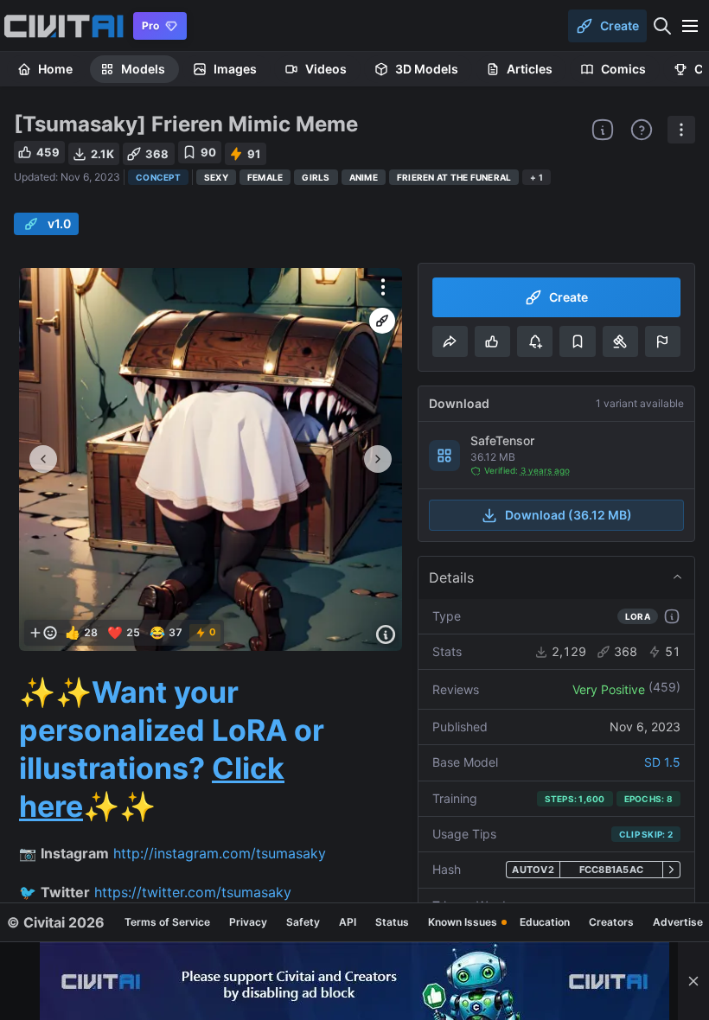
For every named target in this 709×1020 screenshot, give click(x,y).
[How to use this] (671, 616)
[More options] (383, 287)
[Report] (662, 341)
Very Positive (608, 689)
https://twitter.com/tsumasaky (192, 892)
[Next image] (378, 459)
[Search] (662, 26)
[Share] (450, 341)
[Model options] (681, 129)
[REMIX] (382, 321)
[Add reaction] (43, 632)
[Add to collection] (577, 341)
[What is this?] (603, 130)
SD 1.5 (662, 762)
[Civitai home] (64, 26)
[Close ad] (693, 981)
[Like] (492, 341)
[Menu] (690, 26)
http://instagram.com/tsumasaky (219, 853)
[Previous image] (43, 459)
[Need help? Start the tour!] (642, 130)
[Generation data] (385, 634)
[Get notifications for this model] (535, 341)
